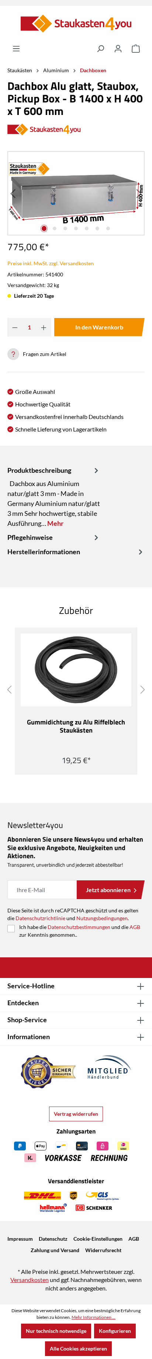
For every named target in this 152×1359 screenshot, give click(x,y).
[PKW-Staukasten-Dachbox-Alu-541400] (76, 193)
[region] (76, 193)
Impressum (20, 1239)
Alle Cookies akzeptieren (78, 1348)
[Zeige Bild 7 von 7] (108, 228)
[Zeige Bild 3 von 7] (65, 228)
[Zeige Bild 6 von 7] (97, 228)
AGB (134, 927)
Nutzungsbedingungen (102, 918)
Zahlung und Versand (55, 1250)
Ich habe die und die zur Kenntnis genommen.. (79, 931)
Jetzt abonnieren (108, 889)
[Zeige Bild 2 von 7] (54, 228)
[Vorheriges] (13, 193)
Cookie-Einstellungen (97, 1239)
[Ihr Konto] (118, 48)
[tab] (53, 496)
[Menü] (16, 48)
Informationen (28, 1037)
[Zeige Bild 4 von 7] (75, 228)
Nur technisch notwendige (56, 1331)
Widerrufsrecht (103, 1250)
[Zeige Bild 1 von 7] (44, 228)
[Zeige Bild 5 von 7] (86, 228)
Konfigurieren (115, 1331)
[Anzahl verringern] (15, 327)
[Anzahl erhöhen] (43, 327)
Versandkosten (29, 1279)
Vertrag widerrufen (76, 1114)
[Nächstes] (138, 193)
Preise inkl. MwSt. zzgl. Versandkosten (50, 263)
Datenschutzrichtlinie (40, 918)
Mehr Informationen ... (93, 1317)
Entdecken (23, 1003)
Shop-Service (27, 1020)
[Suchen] (100, 48)
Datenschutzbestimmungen (79, 927)
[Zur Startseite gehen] (76, 23)
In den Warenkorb (99, 327)
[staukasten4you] (76, 129)
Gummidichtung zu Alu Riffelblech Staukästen (76, 726)
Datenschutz (53, 1239)
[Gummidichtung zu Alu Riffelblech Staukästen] (76, 669)
